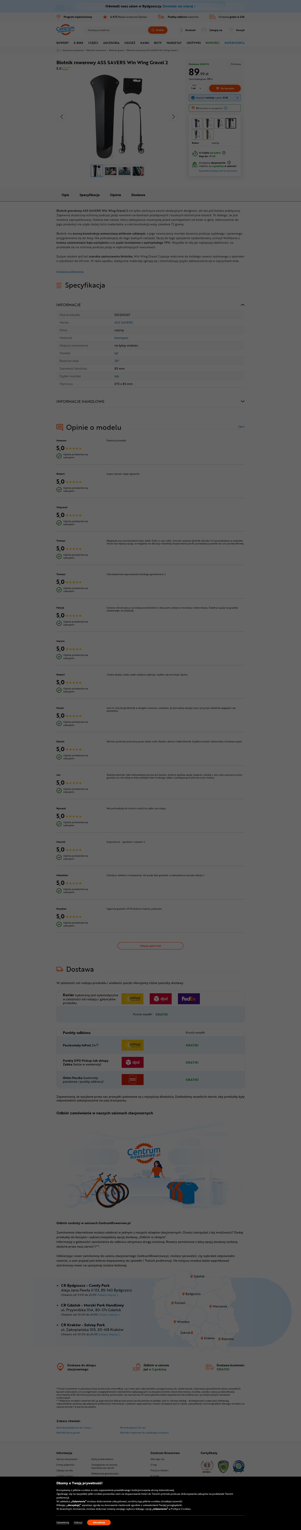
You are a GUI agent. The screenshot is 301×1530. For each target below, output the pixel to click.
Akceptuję (99, 1522)
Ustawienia (62, 1522)
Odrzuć (78, 1522)
